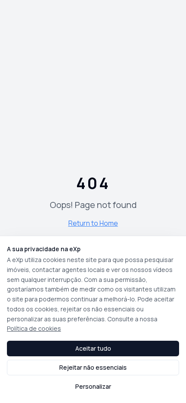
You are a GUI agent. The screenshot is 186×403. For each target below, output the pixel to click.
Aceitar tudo (93, 348)
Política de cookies (34, 328)
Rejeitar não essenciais (93, 367)
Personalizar (93, 386)
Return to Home (93, 223)
